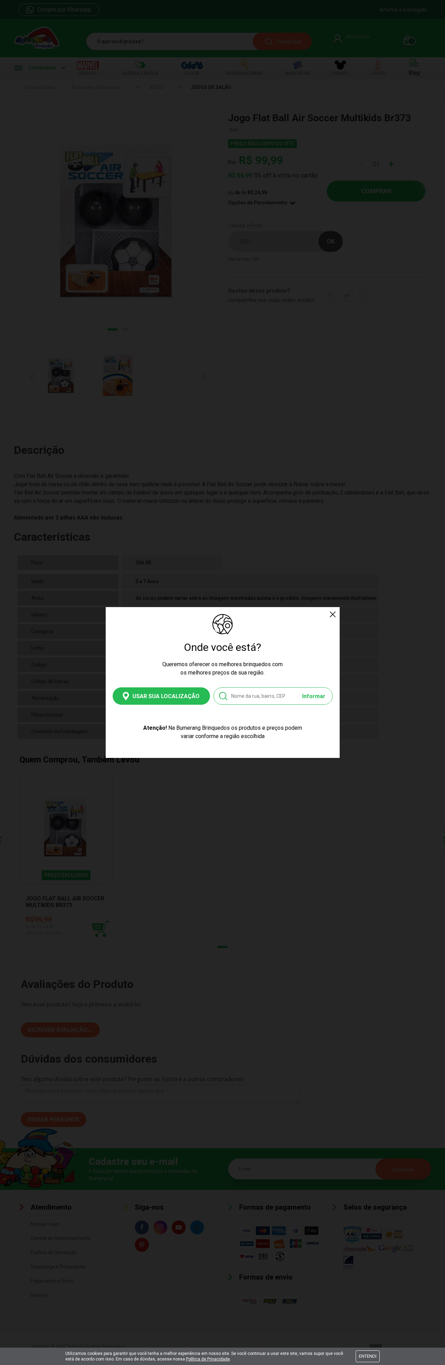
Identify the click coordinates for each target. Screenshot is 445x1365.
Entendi (368, 1356)
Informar (313, 696)
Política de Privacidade (208, 1359)
